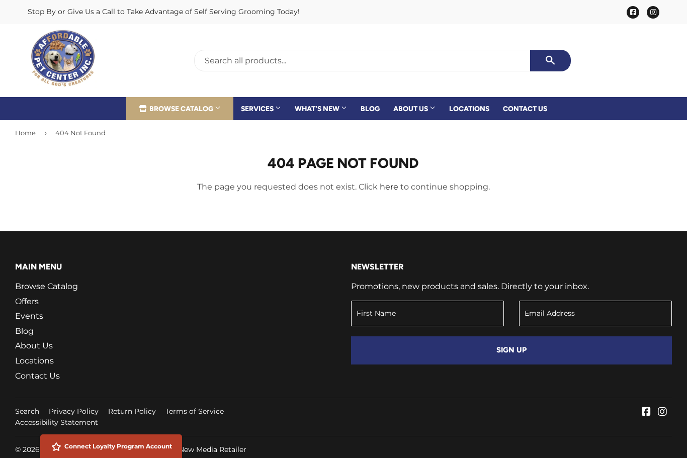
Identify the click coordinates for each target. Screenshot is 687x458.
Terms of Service (194, 411)
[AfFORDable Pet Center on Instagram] (662, 412)
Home (25, 133)
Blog (370, 109)
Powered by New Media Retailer (190, 449)
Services (258, 109)
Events (29, 316)
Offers (27, 301)
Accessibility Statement (56, 422)
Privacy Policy (74, 411)
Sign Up (511, 349)
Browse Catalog (181, 109)
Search (27, 411)
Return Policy (132, 411)
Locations (469, 109)
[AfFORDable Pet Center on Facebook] (646, 412)
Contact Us (525, 109)
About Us (411, 109)
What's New (318, 109)
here (389, 187)
